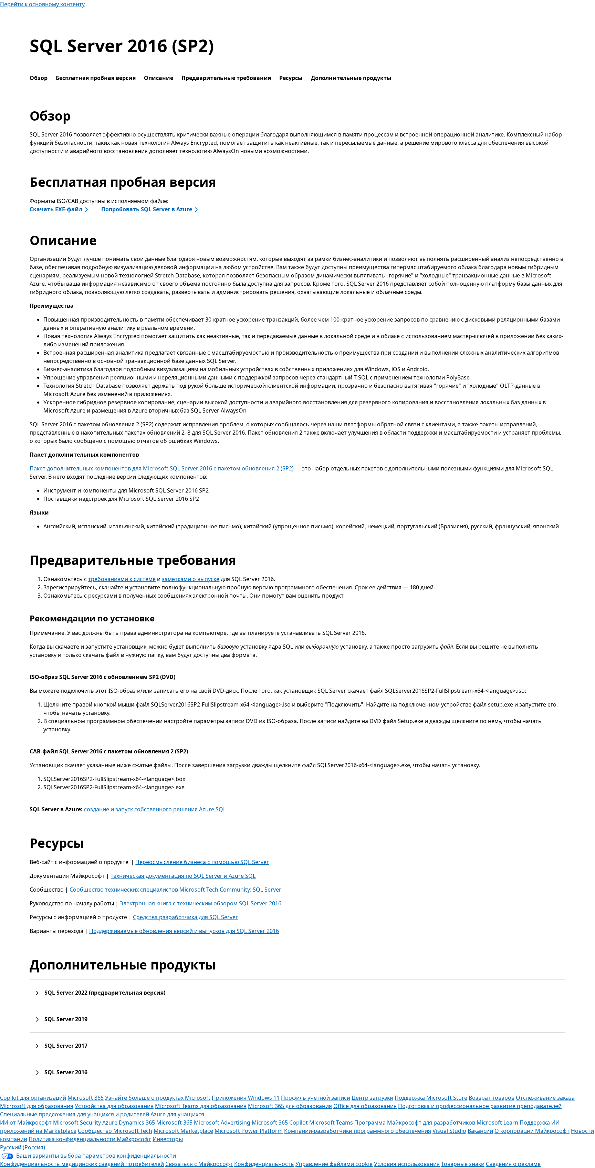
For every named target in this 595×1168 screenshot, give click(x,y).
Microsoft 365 (85, 1097)
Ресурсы (291, 78)
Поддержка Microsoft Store (431, 1097)
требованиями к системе (122, 579)
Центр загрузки (372, 1097)
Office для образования (365, 1106)
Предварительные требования (226, 78)
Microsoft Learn (497, 1122)
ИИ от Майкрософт (26, 1122)
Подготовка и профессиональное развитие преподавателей (480, 1106)
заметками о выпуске (190, 579)
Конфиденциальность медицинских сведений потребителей (82, 1164)
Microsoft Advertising (222, 1122)
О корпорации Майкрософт (532, 1131)
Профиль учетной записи (315, 1097)
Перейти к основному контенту (42, 4)
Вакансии (480, 1131)
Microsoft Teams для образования (201, 1106)
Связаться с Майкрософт (199, 1164)
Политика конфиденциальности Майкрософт (90, 1139)
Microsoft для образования (36, 1106)
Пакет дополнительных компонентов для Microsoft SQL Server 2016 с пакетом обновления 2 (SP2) (162, 468)
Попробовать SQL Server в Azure (146, 209)
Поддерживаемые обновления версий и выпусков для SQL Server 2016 (184, 931)
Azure (109, 1122)
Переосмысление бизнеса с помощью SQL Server (202, 862)
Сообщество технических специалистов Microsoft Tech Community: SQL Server (175, 889)
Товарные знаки (462, 1164)
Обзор (39, 78)
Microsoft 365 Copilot (280, 1122)
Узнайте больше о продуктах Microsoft (157, 1097)
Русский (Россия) (22, 1147)
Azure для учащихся (177, 1114)
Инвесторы (168, 1139)
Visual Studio (449, 1131)
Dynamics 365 (137, 1122)
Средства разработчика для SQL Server (185, 917)
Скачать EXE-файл (56, 209)
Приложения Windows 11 (246, 1097)
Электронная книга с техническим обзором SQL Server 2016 (200, 903)
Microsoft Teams (331, 1122)
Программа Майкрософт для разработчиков (414, 1122)
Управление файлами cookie (334, 1164)
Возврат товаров (491, 1097)
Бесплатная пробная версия (96, 78)
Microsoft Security (77, 1122)
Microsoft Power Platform (249, 1131)
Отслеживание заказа (545, 1097)
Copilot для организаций (33, 1097)
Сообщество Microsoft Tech (115, 1131)
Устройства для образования (114, 1106)
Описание (158, 78)
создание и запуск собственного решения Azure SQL (155, 809)
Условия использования (407, 1164)
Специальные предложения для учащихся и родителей (74, 1114)
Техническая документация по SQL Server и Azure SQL (183, 876)
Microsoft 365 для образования (290, 1106)
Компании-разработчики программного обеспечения (357, 1131)
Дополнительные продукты (351, 78)
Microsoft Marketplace (183, 1131)
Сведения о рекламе (513, 1164)
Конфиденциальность (264, 1164)
